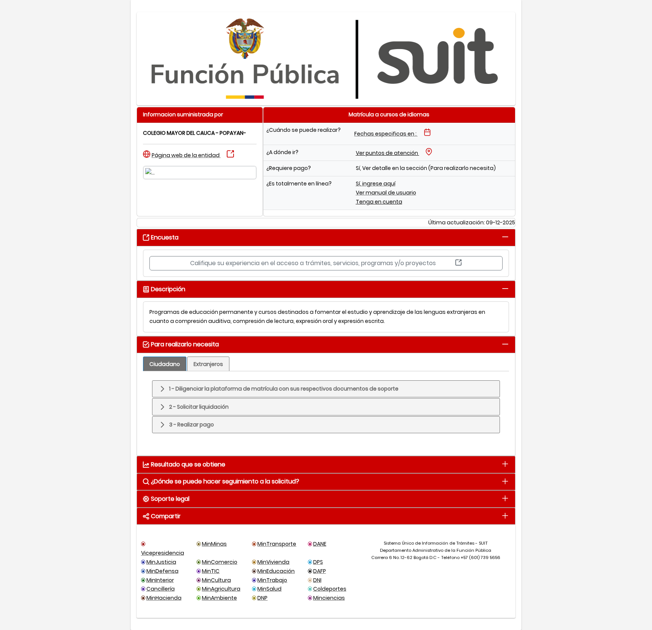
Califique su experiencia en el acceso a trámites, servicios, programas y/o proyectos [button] (313, 263)
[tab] (505, 237)
